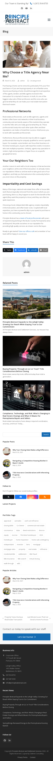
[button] (49, 20)
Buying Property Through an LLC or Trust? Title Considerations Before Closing (23, 370)
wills (18, 563)
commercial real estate (35, 525)
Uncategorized (35, 81)
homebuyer (8, 540)
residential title (9, 554)
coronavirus (8, 530)
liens (28, 544)
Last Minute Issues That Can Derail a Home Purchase (37, 618)
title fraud (33, 554)
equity (6, 535)
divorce (41, 530)
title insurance (9, 559)
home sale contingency (40, 540)
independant (9, 544)
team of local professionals (30, 218)
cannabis (17, 521)
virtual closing (34, 559)
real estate (32, 549)
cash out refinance (32, 521)
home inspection (22, 540)
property (22, 549)
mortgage (36, 544)
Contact (32, 757)
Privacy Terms (22, 757)
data (18, 530)
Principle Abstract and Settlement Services (27, 751)
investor (20, 544)
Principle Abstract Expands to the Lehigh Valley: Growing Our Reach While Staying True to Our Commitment (23, 324)
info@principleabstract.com (16, 683)
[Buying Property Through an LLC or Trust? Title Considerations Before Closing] (26, 351)
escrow (14, 535)
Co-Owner (20, 525)
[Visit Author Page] (26, 264)
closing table (8, 525)
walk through (9, 563)
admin (22, 81)
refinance (43, 549)
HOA (41, 535)
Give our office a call (26, 231)
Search (46, 434)
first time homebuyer (28, 535)
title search (22, 559)
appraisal (7, 521)
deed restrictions (29, 530)
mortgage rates (9, 549)
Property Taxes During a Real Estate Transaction (13, 618)
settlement (22, 554)
